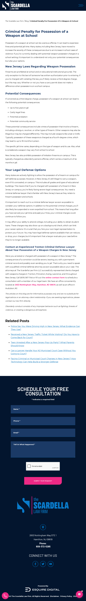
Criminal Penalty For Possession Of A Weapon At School (54, 21)
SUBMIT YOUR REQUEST (43, 481)
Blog (27, 21)
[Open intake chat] (79, 594)
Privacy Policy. (66, 596)
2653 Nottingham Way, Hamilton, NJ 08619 (35, 285)
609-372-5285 (43, 546)
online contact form (55, 278)
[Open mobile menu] (80, 5)
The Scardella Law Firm (14, 21)
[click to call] (5, 595)
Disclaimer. (54, 596)
